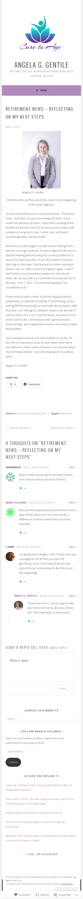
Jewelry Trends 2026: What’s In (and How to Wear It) (34, 812)
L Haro (42, 647)
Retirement (23, 413)
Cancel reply (58, 648)
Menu (43, 90)
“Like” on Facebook (41, 854)
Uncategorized (38, 413)
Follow (13, 762)
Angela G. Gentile (41, 64)
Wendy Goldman (16, 502)
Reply (72, 467)
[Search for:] (41, 718)
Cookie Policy (67, 883)
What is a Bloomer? (20, 428)
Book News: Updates (62, 428)
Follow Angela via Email (41, 731)
